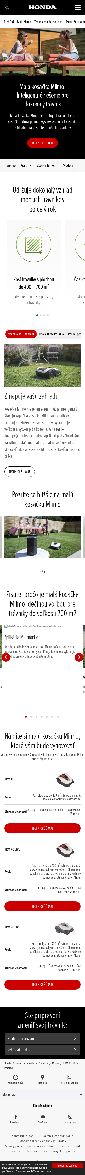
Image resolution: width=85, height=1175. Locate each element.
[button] (37, 315)
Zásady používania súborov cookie (29, 1146)
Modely (68, 165)
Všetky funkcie (47, 165)
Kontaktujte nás (23, 1136)
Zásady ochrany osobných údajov (42, 1141)
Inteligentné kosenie (51, 334)
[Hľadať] (7, 7)
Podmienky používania (57, 1136)
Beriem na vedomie (67, 1165)
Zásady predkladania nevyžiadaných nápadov (42, 1151)
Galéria (26, 165)
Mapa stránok (71, 1146)
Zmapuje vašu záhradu (21, 334)
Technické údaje (42, 143)
